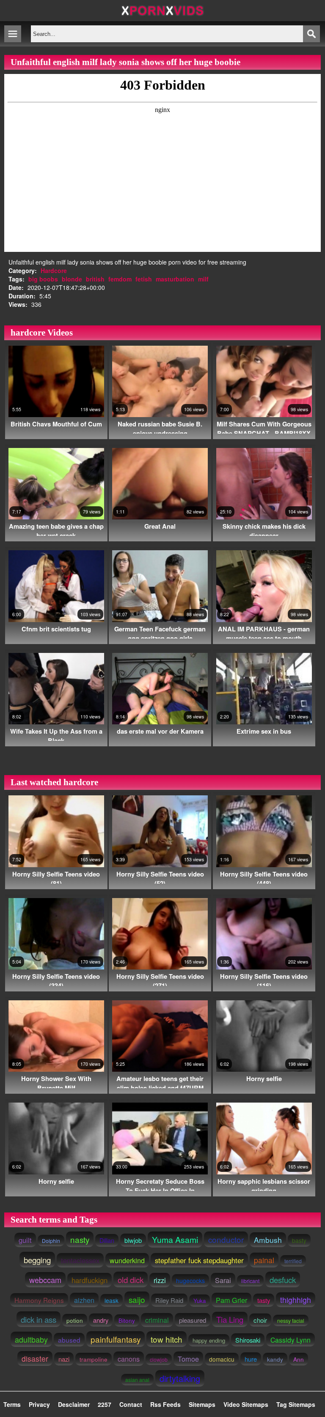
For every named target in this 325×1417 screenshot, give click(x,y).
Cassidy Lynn (290, 1339)
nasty (79, 1239)
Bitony (126, 1320)
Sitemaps (202, 1404)
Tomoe (188, 1359)
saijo (137, 1299)
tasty (263, 1300)
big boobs (43, 279)
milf (203, 279)
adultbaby (31, 1339)
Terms (12, 1404)
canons (129, 1359)
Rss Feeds (165, 1404)
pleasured (192, 1319)
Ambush (268, 1239)
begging (37, 1259)
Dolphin (51, 1240)
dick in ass (38, 1319)
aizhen (84, 1300)
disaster (35, 1358)
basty (299, 1240)
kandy (275, 1359)
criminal (157, 1320)
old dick (130, 1279)
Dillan (106, 1240)
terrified (293, 1260)
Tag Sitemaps (295, 1404)
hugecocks (190, 1280)
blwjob (133, 1240)
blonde (72, 279)
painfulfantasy (115, 1339)
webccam (45, 1279)
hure (251, 1358)
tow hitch (166, 1339)
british (95, 279)
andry (100, 1320)
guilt (25, 1240)
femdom (120, 279)
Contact (130, 1404)
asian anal (137, 1379)
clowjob (159, 1359)
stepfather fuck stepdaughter (199, 1260)
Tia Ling (229, 1319)
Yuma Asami (175, 1239)
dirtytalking (180, 1378)
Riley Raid (169, 1300)
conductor (226, 1239)
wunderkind (127, 1260)
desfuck (283, 1279)
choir (260, 1320)
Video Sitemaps (245, 1404)
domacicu (221, 1359)
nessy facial (290, 1320)
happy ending (209, 1340)
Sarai (223, 1280)
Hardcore (54, 270)
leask (111, 1300)
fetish (143, 279)
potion (74, 1320)
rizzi (160, 1280)
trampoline (93, 1359)
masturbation (175, 279)
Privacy (39, 1404)
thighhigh (295, 1299)
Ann (298, 1359)
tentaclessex (80, 1260)
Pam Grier (231, 1300)
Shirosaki (247, 1339)
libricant (250, 1280)
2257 (104, 1404)
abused (69, 1339)
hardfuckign (89, 1280)
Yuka (199, 1301)
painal (264, 1260)
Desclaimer (74, 1404)
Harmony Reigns (39, 1300)
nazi (63, 1358)
